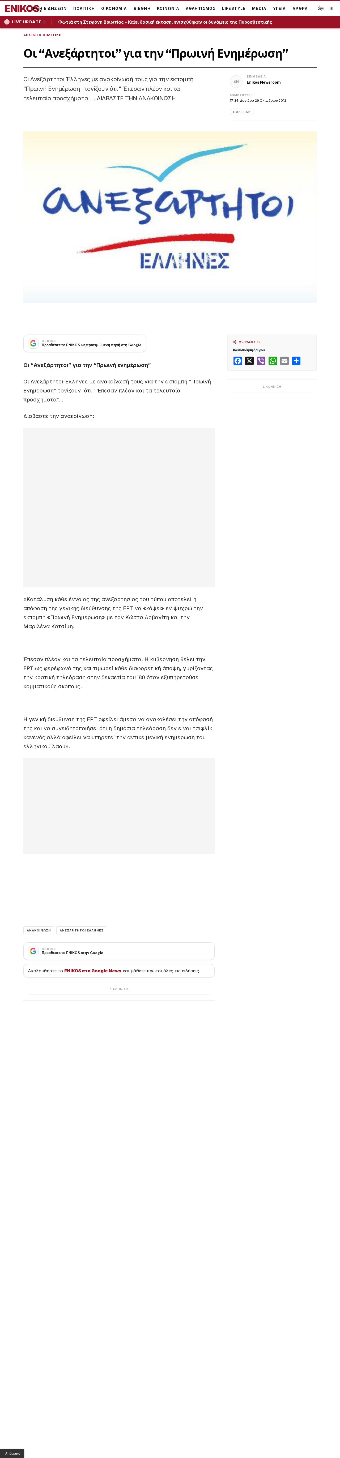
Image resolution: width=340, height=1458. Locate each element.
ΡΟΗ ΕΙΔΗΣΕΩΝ (50, 8)
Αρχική (30, 35)
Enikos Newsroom (264, 82)
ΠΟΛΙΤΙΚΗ (84, 8)
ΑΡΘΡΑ (300, 8)
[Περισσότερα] (321, 9)
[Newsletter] (331, 8)
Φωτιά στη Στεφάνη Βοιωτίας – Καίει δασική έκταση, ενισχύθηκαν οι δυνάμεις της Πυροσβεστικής (167, 22)
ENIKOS (23, 8)
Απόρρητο (12, 1453)
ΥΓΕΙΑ (279, 8)
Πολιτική (52, 35)
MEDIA (259, 8)
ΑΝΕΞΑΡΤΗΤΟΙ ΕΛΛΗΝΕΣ (82, 930)
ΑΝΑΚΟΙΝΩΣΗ (39, 930)
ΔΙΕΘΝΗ (142, 8)
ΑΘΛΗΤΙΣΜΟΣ (201, 8)
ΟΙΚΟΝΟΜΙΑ (114, 8)
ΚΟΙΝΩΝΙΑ (168, 8)
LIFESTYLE (234, 8)
